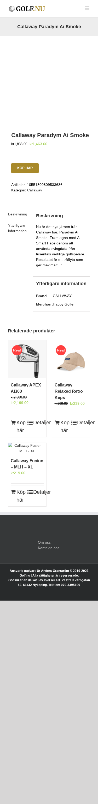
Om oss (44, 542)
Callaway (34, 190)
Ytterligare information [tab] (17, 228)
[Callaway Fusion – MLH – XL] (27, 448)
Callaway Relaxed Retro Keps (69, 391)
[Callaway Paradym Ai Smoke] (49, 77)
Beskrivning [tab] (17, 214)
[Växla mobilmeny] (87, 8)
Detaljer (38, 422)
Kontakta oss (48, 548)
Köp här (25, 168)
